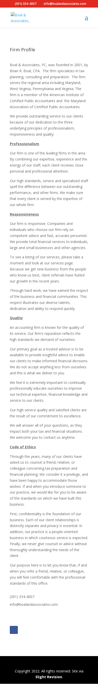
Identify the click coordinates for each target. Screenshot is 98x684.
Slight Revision (48, 676)
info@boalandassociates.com (34, 604)
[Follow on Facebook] (14, 630)
